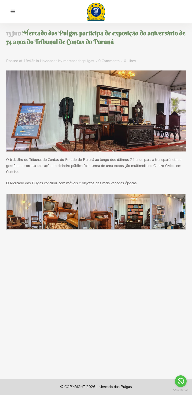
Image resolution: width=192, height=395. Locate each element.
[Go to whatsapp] (181, 381)
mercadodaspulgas (78, 60)
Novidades (48, 60)
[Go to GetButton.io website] (180, 390)
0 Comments (109, 60)
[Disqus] (96, 318)
